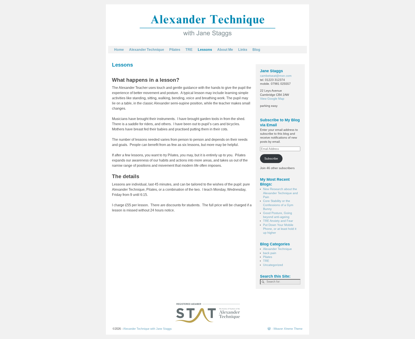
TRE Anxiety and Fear (278, 220)
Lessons (205, 49)
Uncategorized (273, 265)
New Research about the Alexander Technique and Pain (280, 193)
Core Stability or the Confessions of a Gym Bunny (278, 205)
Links (242, 49)
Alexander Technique (146, 49)
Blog (256, 49)
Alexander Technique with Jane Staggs (147, 328)
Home (119, 49)
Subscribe (271, 158)
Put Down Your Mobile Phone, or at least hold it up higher (279, 229)
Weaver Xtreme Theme (287, 328)
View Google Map (272, 98)
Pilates (174, 49)
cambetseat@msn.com (276, 75)
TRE (189, 49)
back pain (269, 253)
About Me (225, 49)
